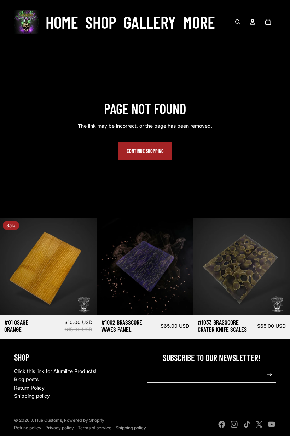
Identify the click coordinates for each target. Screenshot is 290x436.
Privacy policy (59, 427)
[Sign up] (269, 374)
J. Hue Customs (46, 420)
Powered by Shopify (84, 420)
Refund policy (27, 427)
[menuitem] (62, 22)
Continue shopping (145, 151)
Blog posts (26, 379)
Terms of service (94, 427)
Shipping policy (32, 396)
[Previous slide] (107, 266)
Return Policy (29, 388)
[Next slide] (182, 266)
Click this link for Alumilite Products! (55, 371)
